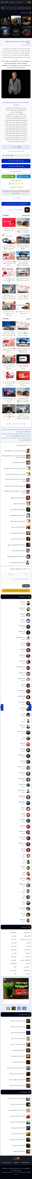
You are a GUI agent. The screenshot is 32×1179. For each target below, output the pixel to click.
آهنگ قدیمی (14, 424)
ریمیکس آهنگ (27, 970)
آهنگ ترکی (14, 936)
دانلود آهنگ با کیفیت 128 (15, 166)
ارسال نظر (27, 586)
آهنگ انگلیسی (13, 932)
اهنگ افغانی (13, 963)
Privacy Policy (24, 1162)
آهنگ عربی (13, 946)
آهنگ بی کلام (27, 936)
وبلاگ (15, 974)
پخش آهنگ (3, 2)
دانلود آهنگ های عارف (16, 171)
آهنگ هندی (13, 956)
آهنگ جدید (18, 2)
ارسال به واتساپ (7, 176)
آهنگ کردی (27, 953)
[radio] (22, 184)
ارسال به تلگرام (22, 176)
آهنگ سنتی (13, 943)
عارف (26, 48)
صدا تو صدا (14, 1172)
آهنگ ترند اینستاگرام (25, 939)
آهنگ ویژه (28, 963)
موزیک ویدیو (13, 970)
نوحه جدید (27, 974)
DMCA (15, 1162)
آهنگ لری (14, 953)
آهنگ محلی (27, 956)
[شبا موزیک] (28, 2)
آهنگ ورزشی (13, 960)
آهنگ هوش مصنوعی (25, 960)
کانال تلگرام (15, 198)
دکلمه (15, 967)
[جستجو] (2, 7)
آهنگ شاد (11, 2)
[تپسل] (5, 979)
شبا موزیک (27, 191)
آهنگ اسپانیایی (27, 932)
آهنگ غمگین (21, 424)
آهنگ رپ (28, 943)
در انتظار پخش (27, 967)
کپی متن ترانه (15, 147)
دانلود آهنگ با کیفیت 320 (14, 161)
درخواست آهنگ (6, 1162)
